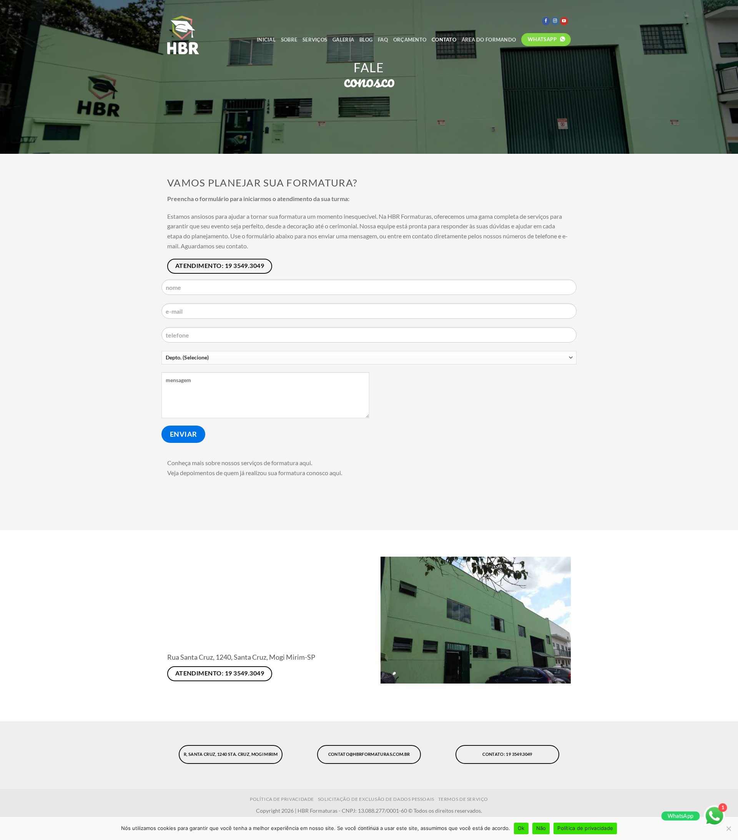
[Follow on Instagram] (555, 21)
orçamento (409, 40)
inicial (266, 40)
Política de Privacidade (282, 799)
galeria (343, 40)
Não (541, 828)
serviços (315, 40)
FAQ (383, 40)
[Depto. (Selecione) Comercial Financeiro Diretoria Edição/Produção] (369, 360)
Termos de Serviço (463, 799)
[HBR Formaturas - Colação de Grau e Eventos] (202, 35)
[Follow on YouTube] (564, 21)
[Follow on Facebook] (546, 21)
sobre (289, 40)
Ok (521, 828)
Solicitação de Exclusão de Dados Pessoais (376, 799)
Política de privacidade (585, 828)
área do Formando (489, 40)
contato (444, 40)
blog (365, 40)
